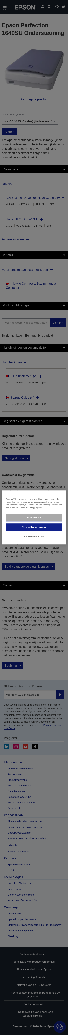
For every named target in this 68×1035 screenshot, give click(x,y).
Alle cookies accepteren (34, 527)
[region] (34, 517)
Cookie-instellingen (34, 536)
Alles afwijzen (34, 518)
